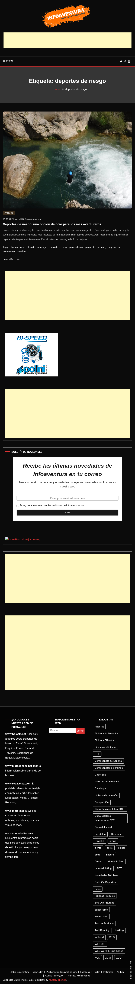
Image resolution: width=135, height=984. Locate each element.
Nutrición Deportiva (105, 882)
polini (98, 889)
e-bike (113, 841)
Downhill (99, 841)
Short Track (101, 916)
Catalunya (100, 788)
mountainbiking (103, 868)
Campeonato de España (108, 760)
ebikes (121, 847)
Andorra (99, 726)
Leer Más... (9, 259)
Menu (9, 60)
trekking (119, 930)
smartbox (22, 251)
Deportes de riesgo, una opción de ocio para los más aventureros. (52, 224)
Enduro (110, 854)
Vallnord (99, 937)
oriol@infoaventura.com (29, 219)
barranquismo (18, 247)
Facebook (85, 972)
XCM (108, 957)
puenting (102, 247)
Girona (98, 861)
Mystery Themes (57, 980)
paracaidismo (76, 247)
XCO (118, 957)
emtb (97, 854)
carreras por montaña (107, 781)
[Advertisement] (67, 40)
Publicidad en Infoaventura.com (61, 972)
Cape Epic (100, 774)
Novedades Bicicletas (106, 875)
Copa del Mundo (104, 827)
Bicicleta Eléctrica (104, 740)
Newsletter (38, 972)
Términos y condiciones (78, 976)
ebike (110, 847)
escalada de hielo (58, 247)
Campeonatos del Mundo (109, 767)
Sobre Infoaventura (20, 972)
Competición (102, 802)
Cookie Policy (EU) (54, 976)
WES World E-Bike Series (109, 950)
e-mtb (98, 847)
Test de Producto (104, 923)
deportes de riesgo (37, 247)
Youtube (120, 972)
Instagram (108, 972)
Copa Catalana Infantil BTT (110, 809)
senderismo (101, 909)
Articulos (9, 213)
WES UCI (100, 944)
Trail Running (102, 930)
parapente (90, 247)
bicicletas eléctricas (105, 747)
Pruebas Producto (105, 895)
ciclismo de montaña (106, 795)
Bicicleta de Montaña (106, 733)
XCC (97, 957)
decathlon (100, 834)
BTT (97, 754)
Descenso (116, 834)
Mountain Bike (116, 861)
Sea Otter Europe (104, 902)
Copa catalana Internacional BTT (105, 818)
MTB (119, 868)
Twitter (97, 972)
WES (112, 937)
